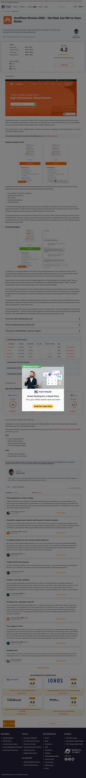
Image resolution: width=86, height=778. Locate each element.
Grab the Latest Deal (43, 406)
